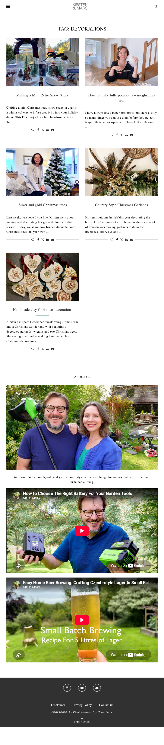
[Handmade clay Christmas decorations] (42, 277)
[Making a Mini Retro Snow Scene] (42, 62)
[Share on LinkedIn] (47, 130)
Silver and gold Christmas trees (43, 204)
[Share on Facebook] (38, 130)
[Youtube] (82, 688)
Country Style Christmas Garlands (121, 204)
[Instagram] (67, 688)
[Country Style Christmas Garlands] (121, 172)
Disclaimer (58, 705)
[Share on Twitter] (42, 130)
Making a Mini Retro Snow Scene (42, 94)
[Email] (97, 688)
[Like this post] (32, 130)
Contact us (106, 705)
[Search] (155, 6)
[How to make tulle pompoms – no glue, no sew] (121, 62)
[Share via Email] (52, 130)
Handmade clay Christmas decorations (42, 309)
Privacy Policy (82, 705)
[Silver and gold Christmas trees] (42, 172)
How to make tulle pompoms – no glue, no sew (121, 97)
